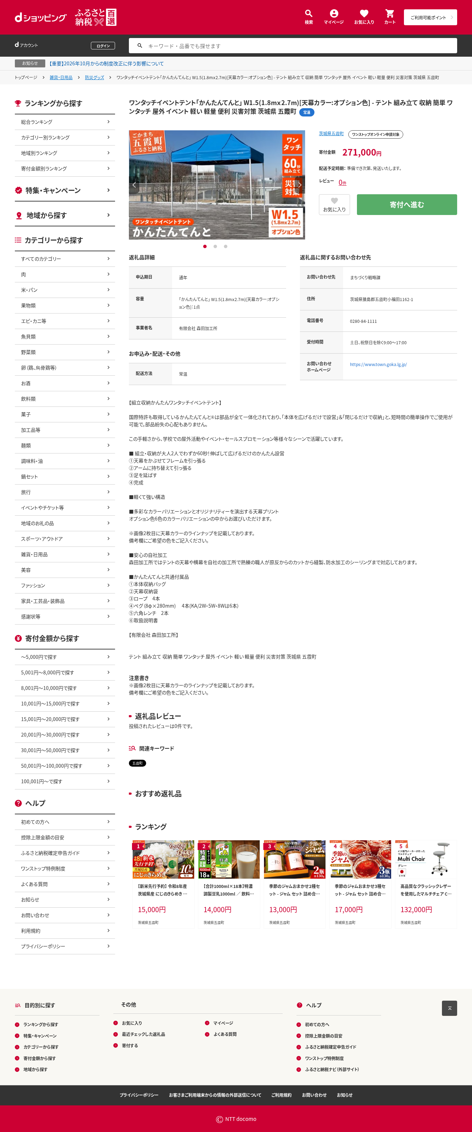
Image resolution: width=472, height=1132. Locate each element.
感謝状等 (30, 616)
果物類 (28, 305)
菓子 (26, 414)
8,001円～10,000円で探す (49, 687)
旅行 (26, 491)
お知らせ (30, 899)
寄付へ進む (407, 204)
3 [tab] (226, 246)
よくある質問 (34, 883)
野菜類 (28, 351)
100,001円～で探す (42, 781)
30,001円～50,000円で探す (50, 750)
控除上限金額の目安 (42, 837)
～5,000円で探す (39, 656)
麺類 (26, 445)
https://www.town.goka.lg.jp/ (378, 364)
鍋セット (29, 476)
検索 (309, 21)
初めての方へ (35, 821)
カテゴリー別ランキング (45, 137)
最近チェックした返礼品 (143, 1034)
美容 (26, 569)
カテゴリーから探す (41, 1047)
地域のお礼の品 (37, 523)
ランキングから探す (40, 1024)
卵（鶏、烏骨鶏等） (39, 367)
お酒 (25, 383)
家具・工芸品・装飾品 (43, 600)
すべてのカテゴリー (41, 258)
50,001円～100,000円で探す (52, 765)
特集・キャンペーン (53, 190)
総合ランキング (36, 121)
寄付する (130, 1045)
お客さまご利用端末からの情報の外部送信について (215, 1095)
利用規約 (30, 930)
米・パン (29, 289)
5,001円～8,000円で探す (47, 672)
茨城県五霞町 (331, 133)
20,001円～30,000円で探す (50, 734)
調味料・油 (32, 460)
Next (300, 185)
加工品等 (30, 429)
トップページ (26, 77)
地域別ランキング (39, 152)
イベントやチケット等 (42, 507)
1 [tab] (206, 246)
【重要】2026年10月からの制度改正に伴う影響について (106, 63)
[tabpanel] (217, 185)
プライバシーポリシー (43, 946)
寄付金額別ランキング (44, 168)
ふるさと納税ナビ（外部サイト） (332, 1069)
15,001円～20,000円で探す (50, 718)
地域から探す (47, 215)
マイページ (334, 21)
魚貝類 (28, 336)
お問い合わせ (35, 914)
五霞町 (137, 763)
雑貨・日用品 (61, 77)
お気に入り (364, 21)
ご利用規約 (282, 1095)
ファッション (33, 585)
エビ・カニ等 (33, 320)
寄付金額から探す (39, 1058)
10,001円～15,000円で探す (50, 703)
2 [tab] (216, 246)
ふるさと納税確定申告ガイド (50, 852)
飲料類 (28, 398)
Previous (134, 185)
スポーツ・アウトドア (42, 538)
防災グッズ (94, 77)
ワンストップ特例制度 (43, 868)
